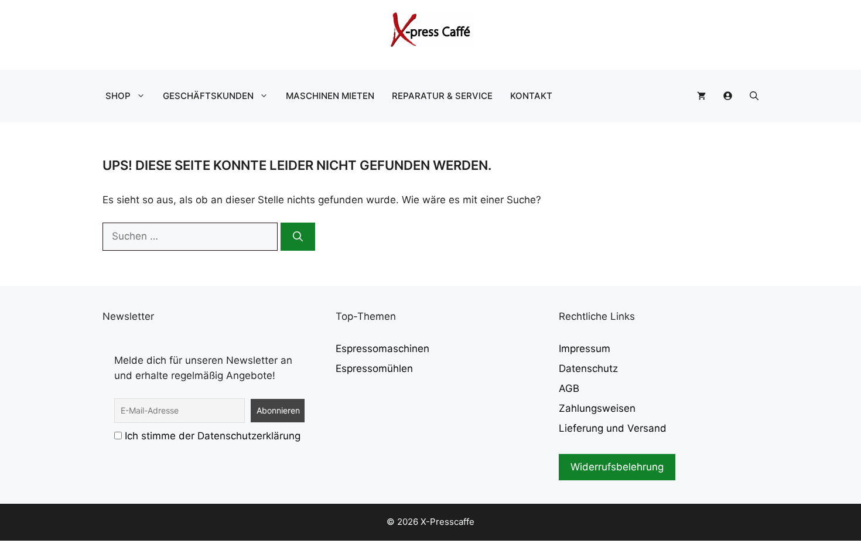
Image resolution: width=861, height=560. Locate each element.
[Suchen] (298, 237)
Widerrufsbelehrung (617, 467)
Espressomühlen (374, 368)
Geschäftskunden (208, 95)
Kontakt (531, 95)
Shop (118, 95)
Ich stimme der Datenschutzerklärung (212, 436)
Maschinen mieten (330, 95)
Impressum (584, 348)
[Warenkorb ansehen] (701, 96)
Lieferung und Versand (613, 428)
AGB (569, 388)
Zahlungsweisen (597, 408)
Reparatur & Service (442, 95)
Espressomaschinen (382, 348)
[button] (754, 96)
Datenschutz (588, 368)
